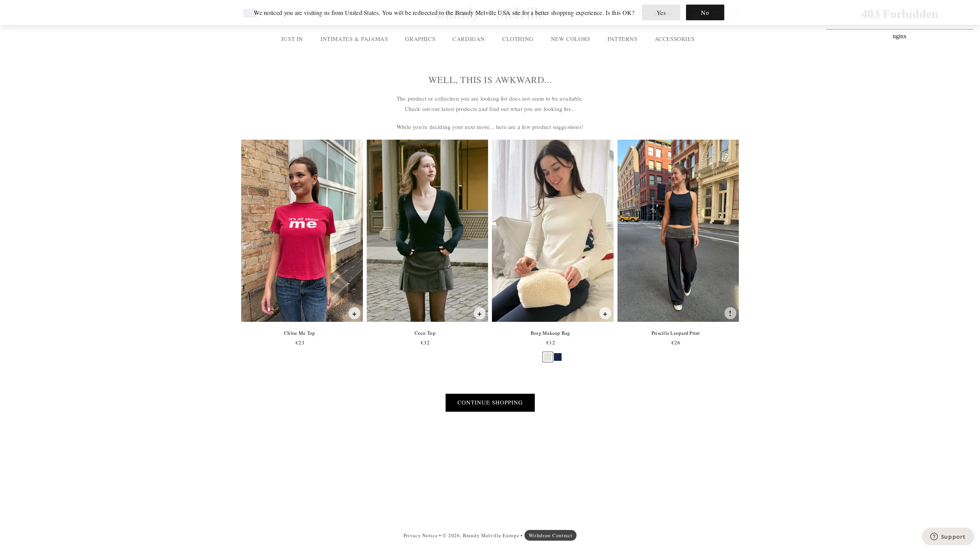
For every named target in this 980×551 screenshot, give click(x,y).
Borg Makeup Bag (550, 332)
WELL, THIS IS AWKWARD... (490, 80)
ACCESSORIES (675, 38)
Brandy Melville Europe (491, 535)
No (705, 12)
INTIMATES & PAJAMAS (354, 38)
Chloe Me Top (299, 332)
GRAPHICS (420, 38)
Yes (661, 12)
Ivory (548, 353)
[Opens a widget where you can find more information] (947, 537)
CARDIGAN (468, 38)
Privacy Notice (420, 535)
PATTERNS (622, 38)
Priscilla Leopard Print (675, 332)
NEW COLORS (570, 38)
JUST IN (292, 38)
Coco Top (425, 332)
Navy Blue (557, 353)
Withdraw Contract (551, 535)
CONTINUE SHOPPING (490, 402)
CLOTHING (518, 38)
